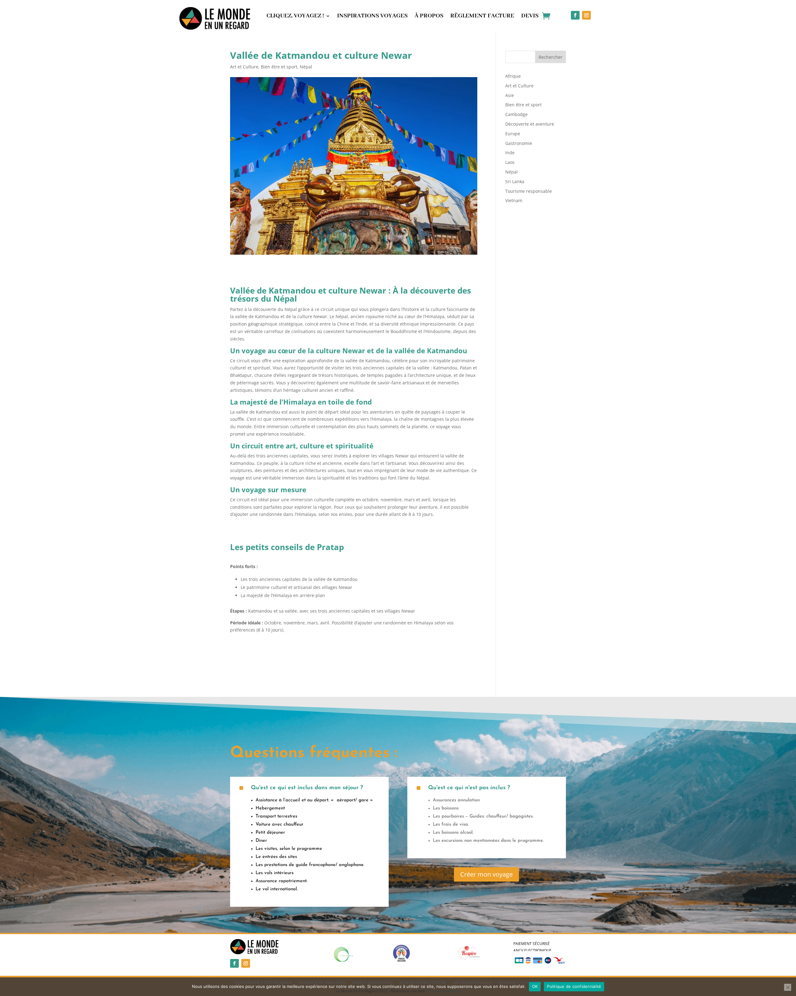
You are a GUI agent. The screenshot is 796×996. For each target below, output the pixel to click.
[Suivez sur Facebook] (575, 15)
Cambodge (516, 114)
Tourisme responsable (528, 191)
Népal (306, 67)
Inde (510, 152)
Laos (510, 162)
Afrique (513, 76)
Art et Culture (244, 67)
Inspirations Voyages (372, 17)
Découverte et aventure (529, 124)
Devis (530, 17)
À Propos (428, 17)
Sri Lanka (514, 181)
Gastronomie (518, 143)
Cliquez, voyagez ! (295, 17)
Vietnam (513, 200)
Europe (512, 134)
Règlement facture (482, 17)
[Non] (787, 987)
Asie (509, 95)
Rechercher (550, 57)
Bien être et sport (279, 67)
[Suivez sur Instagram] (586, 15)
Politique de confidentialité (574, 986)
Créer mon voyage (486, 874)
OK (535, 986)
